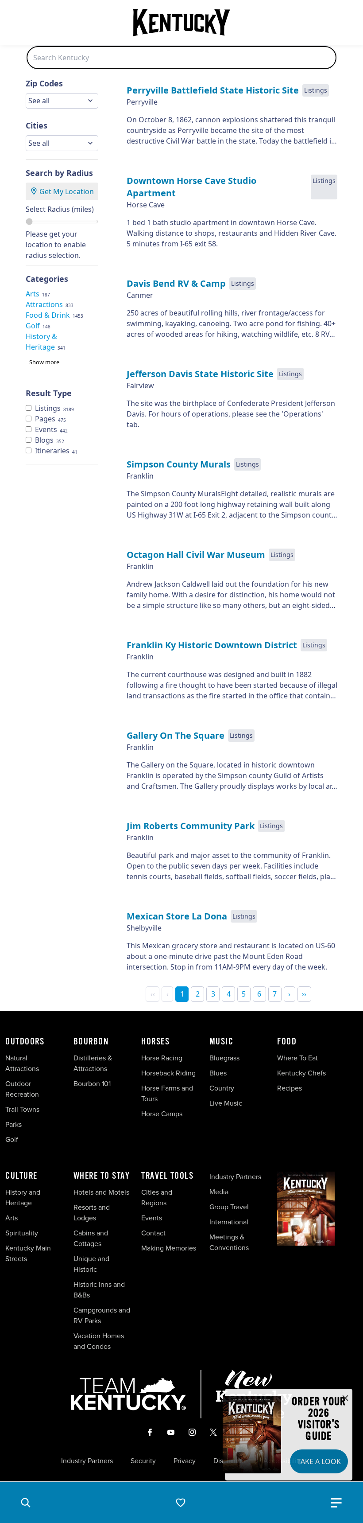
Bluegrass (224, 1058)
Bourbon (91, 1041)
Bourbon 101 (92, 1084)
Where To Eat (297, 1058)
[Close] (345, 1398)
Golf (11, 1139)
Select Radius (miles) (60, 209)
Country (221, 1088)
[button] (25, 1502)
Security (143, 1461)
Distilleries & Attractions (92, 1063)
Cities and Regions (156, 1197)
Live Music (225, 1103)
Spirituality (22, 1233)
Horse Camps (161, 1114)
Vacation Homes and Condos (98, 1341)
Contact (153, 1233)
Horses (155, 1041)
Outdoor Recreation (22, 1089)
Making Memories (168, 1248)
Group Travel (229, 1207)
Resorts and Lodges (91, 1212)
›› (304, 994)
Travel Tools (167, 1176)
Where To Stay (101, 1176)
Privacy (185, 1461)
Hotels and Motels (101, 1192)
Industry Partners (235, 1177)
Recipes (290, 1088)
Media (218, 1192)
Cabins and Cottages (90, 1238)
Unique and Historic (91, 1264)
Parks (13, 1124)
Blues (218, 1073)
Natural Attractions (22, 1063)
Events (151, 1218)
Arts (11, 1218)
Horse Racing (161, 1058)
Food (287, 1041)
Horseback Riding (168, 1073)
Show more (44, 362)
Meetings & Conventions (229, 1242)
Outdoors (24, 1041)
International (228, 1222)
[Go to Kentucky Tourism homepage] (181, 22)
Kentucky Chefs (301, 1073)
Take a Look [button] (319, 1461)
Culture (21, 1176)
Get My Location (66, 191)
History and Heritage (22, 1197)
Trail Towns (22, 1109)
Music (221, 1041)
